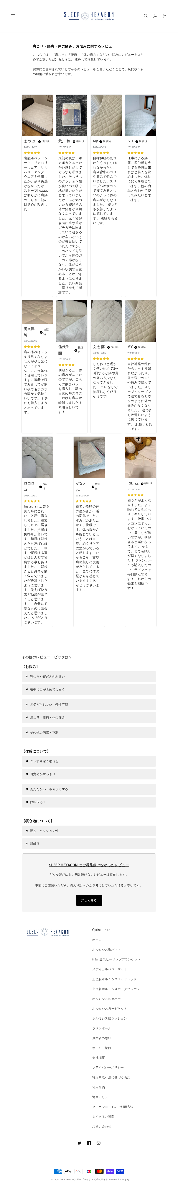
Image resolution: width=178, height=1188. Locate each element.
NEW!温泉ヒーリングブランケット (116, 959)
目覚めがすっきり (43, 774)
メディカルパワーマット (109, 969)
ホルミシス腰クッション (109, 1018)
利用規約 (98, 1087)
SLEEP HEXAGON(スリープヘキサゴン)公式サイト (82, 1179)
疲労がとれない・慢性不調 (49, 704)
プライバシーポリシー (108, 1067)
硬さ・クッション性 (44, 831)
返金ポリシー (101, 1097)
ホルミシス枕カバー (106, 999)
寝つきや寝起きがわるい (47, 676)
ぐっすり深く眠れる (44, 761)
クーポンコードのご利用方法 (113, 1107)
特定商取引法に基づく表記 (111, 1077)
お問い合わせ (101, 1126)
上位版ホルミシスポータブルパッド (117, 989)
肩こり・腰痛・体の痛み (47, 717)
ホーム (97, 940)
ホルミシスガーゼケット (109, 1008)
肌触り (35, 843)
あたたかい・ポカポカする (49, 789)
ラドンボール (101, 1028)
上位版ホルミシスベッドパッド (114, 979)
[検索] (146, 16)
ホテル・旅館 (101, 1048)
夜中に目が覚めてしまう (47, 689)
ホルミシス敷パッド (106, 950)
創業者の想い (101, 1038)
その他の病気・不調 (44, 732)
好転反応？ (38, 802)
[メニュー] (13, 16)
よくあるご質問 (103, 1117)
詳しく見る (89, 900)
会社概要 (98, 1058)
